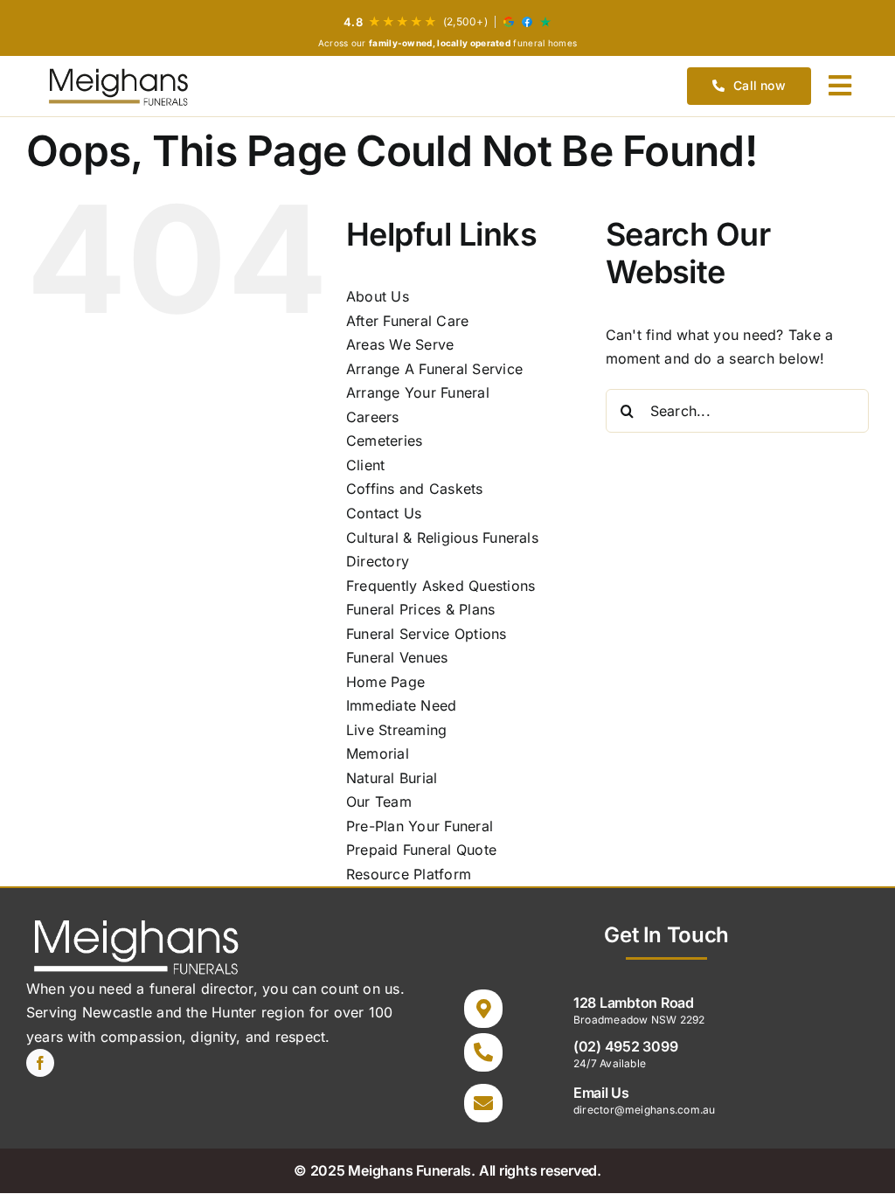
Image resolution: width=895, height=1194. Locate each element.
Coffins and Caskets (414, 488)
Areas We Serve (400, 344)
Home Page (385, 682)
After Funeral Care (407, 321)
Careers (372, 417)
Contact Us (383, 513)
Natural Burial (391, 778)
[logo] (118, 86)
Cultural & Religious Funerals (442, 537)
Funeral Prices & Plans (420, 609)
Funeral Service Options (426, 633)
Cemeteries (384, 440)
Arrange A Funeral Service (434, 369)
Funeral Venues (397, 657)
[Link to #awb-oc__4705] (840, 86)
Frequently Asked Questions (440, 585)
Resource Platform (408, 874)
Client (365, 465)
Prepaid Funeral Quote (421, 849)
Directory (377, 561)
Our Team (379, 801)
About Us (377, 296)
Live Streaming (396, 730)
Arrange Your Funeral (417, 392)
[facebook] (40, 1063)
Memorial (377, 753)
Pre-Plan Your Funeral (419, 826)
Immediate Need (401, 705)
